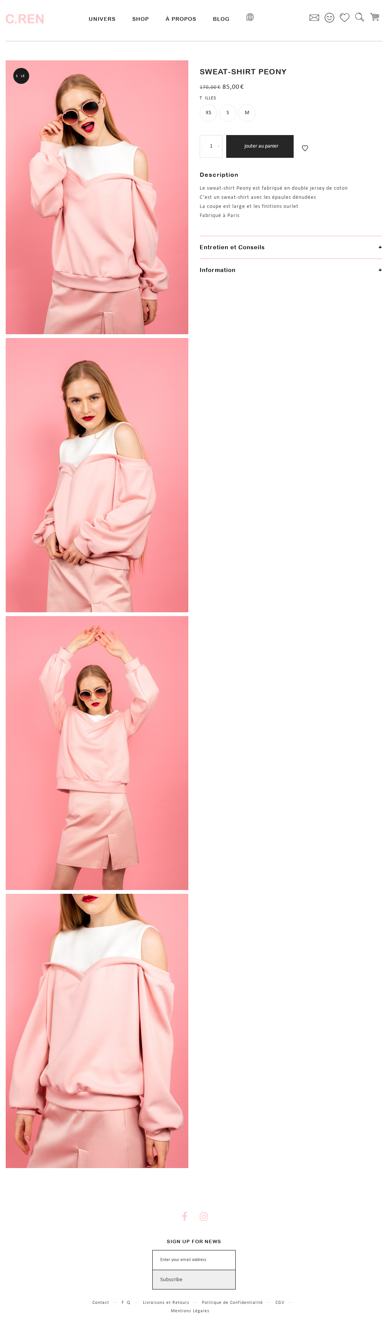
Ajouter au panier (259, 146)
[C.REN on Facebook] (184, 1217)
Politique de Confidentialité (232, 1302)
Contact (100, 1302)
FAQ (126, 1302)
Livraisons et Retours (166, 1302)
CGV (280, 1302)
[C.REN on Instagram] (203, 1217)
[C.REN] (25, 19)
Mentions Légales (190, 1311)
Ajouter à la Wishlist (305, 148)
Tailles (208, 98)
